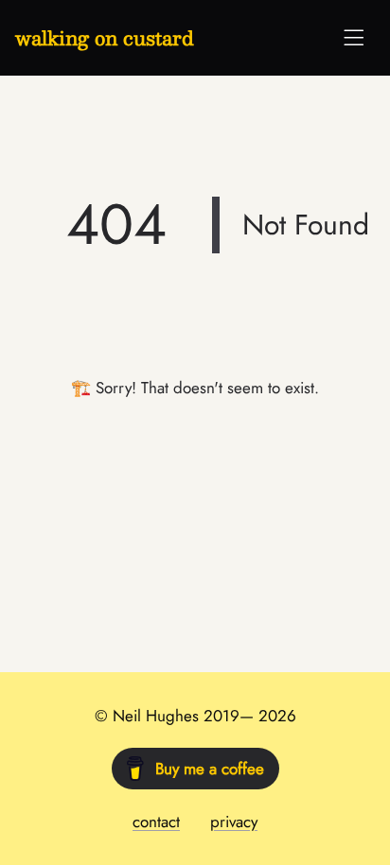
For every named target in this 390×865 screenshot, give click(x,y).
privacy (233, 821)
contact (156, 821)
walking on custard (104, 38)
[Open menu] (354, 38)
